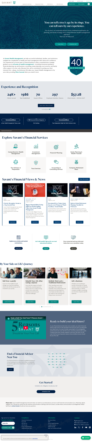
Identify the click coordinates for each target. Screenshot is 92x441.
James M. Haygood (74, 199)
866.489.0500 (79, 421)
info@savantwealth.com (82, 422)
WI (61, 367)
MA (53, 359)
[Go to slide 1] (41, 306)
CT (60, 354)
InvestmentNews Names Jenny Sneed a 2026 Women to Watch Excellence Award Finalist (57, 205)
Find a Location (81, 4)
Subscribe (5, 423)
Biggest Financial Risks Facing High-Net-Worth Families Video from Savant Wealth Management (34, 207)
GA (53, 356)
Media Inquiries (51, 426)
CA (57, 354)
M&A (49, 421)
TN (64, 364)
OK (65, 362)
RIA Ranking (21, 123)
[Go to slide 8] (50, 306)
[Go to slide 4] (45, 306)
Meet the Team (72, 4)
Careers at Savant (52, 425)
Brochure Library (51, 420)
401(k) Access (80, 1)
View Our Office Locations (82, 424)
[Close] (46, 436)
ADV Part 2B (24, 425)
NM (53, 362)
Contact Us (88, 1)
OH (61, 362)
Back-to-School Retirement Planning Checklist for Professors (78, 205)
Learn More (60, 44)
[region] (24, 437)
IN (60, 356)
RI (56, 364)
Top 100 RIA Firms (75, 123)
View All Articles (84, 179)
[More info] (49, 109)
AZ (53, 354)
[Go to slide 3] (44, 306)
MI (60, 359)
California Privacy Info (27, 428)
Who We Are (50, 4)
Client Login (71, 1)
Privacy (49, 439)
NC (49, 362)
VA (57, 367)
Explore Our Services (27, 4)
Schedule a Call (72, 44)
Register (46, 248)
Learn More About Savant (46, 105)
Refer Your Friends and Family (54, 428)
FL (49, 356)
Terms (52, 439)
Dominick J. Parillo (30, 200)
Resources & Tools (39, 4)
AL (49, 354)
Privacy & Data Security (27, 426)
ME (57, 359)
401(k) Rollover (8, 301)
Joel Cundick (28, 199)
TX (53, 367)
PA (53, 364)
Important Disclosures (6, 130)
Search (10, 369)
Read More (12, 222)
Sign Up (73, 248)
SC (60, 364)
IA (64, 356)
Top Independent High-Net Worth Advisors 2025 (48, 123)
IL (56, 356)
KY (49, 359)
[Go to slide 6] (47, 306)
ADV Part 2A (24, 423)
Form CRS (24, 421)
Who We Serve (60, 4)
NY (57, 362)
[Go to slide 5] (46, 306)
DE (64, 354)
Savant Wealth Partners (53, 423)
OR (49, 364)
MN (64, 359)
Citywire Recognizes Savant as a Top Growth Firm (12, 204)
